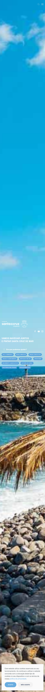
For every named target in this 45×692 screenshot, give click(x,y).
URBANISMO (37, 358)
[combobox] (22, 349)
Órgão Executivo (35, 354)
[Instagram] (42, 331)
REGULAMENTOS (21, 354)
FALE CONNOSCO (8, 354)
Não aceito (25, 685)
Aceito (10, 685)
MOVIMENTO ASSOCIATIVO (10, 363)
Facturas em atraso (9, 367)
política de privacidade (18, 678)
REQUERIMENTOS (25, 367)
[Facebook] (35, 331)
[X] (39, 331)
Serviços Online (25, 358)
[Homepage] (15, 323)
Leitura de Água (27, 363)
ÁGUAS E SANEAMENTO (9, 358)
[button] (38, 4)
